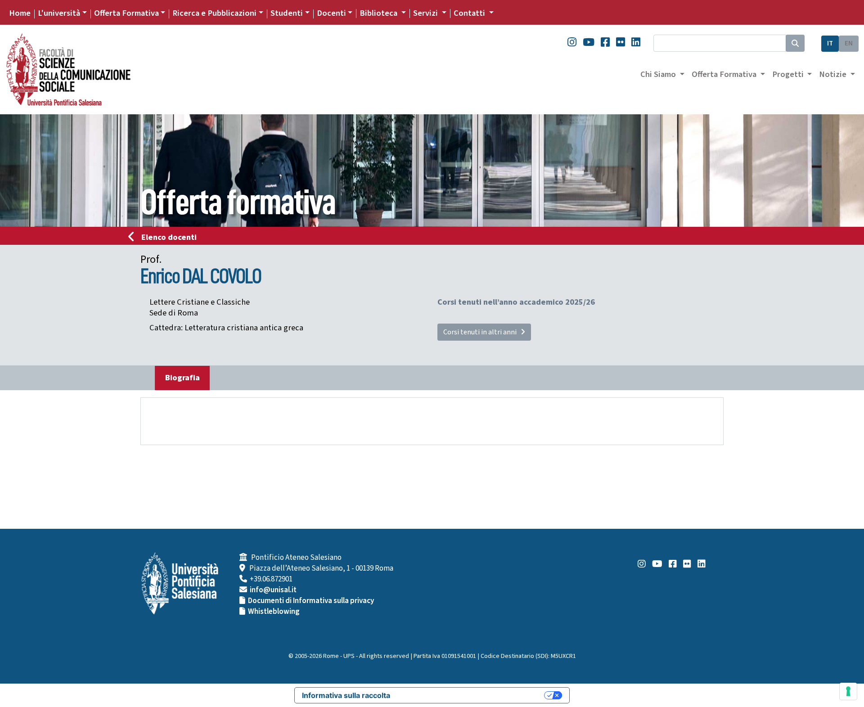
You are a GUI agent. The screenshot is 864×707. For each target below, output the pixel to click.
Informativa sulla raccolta (346, 695)
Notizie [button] (833, 74)
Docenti (331, 13)
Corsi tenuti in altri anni (482, 332)
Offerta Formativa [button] (725, 74)
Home (20, 13)
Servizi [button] (426, 13)
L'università (59, 13)
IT (830, 43)
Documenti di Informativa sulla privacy (311, 600)
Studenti (286, 13)
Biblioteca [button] (379, 13)
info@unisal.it (273, 590)
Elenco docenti (169, 237)
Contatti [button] (470, 13)
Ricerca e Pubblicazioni (214, 13)
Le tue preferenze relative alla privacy (471, 695)
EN (849, 43)
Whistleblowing (274, 611)
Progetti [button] (789, 74)
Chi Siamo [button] (659, 74)
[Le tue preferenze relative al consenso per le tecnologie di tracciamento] (848, 691)
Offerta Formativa (126, 13)
